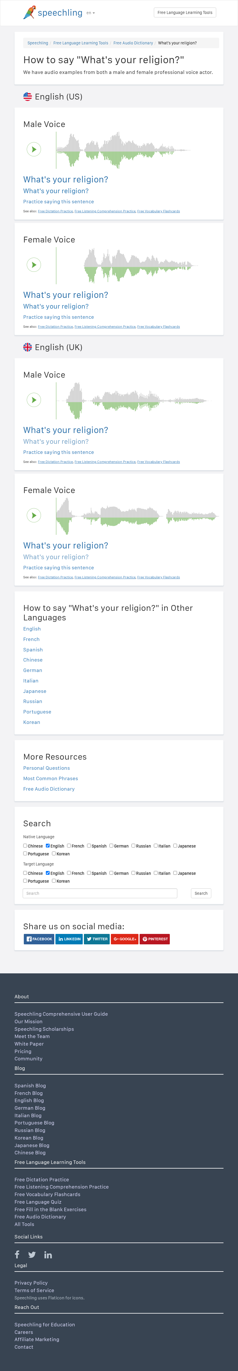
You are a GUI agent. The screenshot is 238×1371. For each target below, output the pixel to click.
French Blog (29, 1093)
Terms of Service (34, 1290)
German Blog (30, 1108)
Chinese (33, 660)
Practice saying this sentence (58, 201)
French (31, 639)
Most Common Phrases (50, 778)
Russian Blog (30, 1130)
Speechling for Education (45, 1324)
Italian (31, 681)
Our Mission (29, 1021)
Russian (32, 701)
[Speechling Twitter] (35, 1256)
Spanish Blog (30, 1085)
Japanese (34, 691)
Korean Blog (29, 1138)
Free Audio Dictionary (133, 43)
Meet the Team (32, 1036)
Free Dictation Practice (42, 1179)
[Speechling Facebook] (21, 1256)
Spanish (33, 649)
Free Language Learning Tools (185, 12)
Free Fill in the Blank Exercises (50, 1209)
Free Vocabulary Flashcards (47, 1194)
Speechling (38, 43)
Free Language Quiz (38, 1202)
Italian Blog (28, 1115)
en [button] (89, 12)
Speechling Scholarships (44, 1029)
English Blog (29, 1100)
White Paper (29, 1044)
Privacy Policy (31, 1283)
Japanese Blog (32, 1145)
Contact (24, 1347)
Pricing (23, 1051)
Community (29, 1058)
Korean (31, 722)
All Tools (24, 1224)
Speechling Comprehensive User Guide (61, 1014)
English (32, 629)
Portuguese (37, 712)
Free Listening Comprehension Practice (62, 1187)
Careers (24, 1332)
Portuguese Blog (34, 1123)
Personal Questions (46, 768)
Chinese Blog (30, 1152)
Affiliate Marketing (37, 1339)
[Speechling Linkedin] (51, 1256)
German (32, 670)
